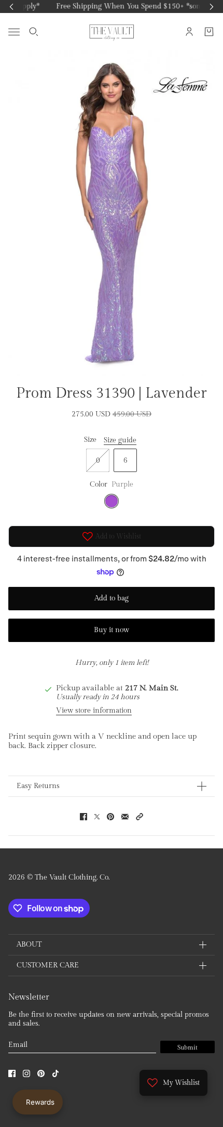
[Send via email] (125, 816)
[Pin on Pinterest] (110, 816)
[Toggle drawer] (14, 31)
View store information (94, 710)
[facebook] (12, 1073)
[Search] (33, 31)
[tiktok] (55, 1073)
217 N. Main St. (151, 688)
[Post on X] (97, 816)
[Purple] (111, 501)
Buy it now (111, 630)
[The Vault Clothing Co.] (112, 31)
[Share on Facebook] (83, 816)
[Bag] (209, 31)
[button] (139, 816)
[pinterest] (41, 1073)
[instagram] (26, 1073)
